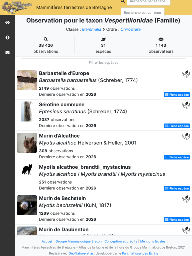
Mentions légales (153, 241)
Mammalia (91, 29)
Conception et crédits (120, 241)
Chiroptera (130, 29)
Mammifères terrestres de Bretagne (74, 7)
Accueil (47, 241)
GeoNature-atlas (81, 253)
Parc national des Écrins (140, 253)
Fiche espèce (179, 94)
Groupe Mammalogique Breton (79, 241)
